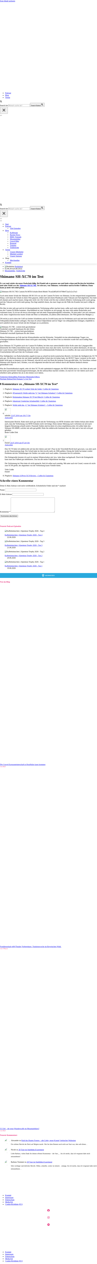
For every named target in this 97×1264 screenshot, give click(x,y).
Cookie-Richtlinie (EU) (14, 1204)
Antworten (9, 418)
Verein (7, 97)
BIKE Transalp (15, 237)
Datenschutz (9, 1200)
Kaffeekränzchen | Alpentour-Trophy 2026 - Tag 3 (23, 545)
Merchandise (15, 260)
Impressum (9, 1198)
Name (2, 490)
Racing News (15, 235)
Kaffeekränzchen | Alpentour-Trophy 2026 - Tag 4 (23, 535)
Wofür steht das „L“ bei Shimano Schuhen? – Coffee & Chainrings (38, 405)
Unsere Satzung (16, 256)
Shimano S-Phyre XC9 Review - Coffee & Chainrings (33, 476)
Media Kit (9, 1202)
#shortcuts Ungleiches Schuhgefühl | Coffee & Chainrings (34, 401)
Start (7, 224)
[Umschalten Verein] (34, 250)
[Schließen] (4, 110)
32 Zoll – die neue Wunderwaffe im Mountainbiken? (19, 1129)
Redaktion (18, 267)
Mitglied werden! (16, 254)
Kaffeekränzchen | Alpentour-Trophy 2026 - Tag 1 (23, 566)
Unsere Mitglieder (16, 252)
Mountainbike (15, 239)
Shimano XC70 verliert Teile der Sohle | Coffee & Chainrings (36, 389)
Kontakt (8, 262)
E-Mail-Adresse (6, 494)
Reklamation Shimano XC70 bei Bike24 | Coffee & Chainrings (36, 397)
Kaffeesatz (14, 233)
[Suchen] (1, 102)
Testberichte (14, 248)
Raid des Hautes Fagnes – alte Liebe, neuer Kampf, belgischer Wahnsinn (48, 1140)
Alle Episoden (15, 228)
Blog (7, 95)
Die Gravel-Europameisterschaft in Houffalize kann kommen (22, 765)
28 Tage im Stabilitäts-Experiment (31, 1150)
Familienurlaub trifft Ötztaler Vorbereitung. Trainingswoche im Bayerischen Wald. (30, 947)
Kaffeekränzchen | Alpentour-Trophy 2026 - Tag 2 (23, 556)
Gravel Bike (14, 241)
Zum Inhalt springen (7, 1)
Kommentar (5, 512)
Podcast (8, 93)
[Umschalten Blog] (34, 231)
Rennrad (13, 243)
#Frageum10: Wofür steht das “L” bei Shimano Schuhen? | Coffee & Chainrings (43, 393)
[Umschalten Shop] (34, 258)
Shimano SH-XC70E (28, 285)
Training (13, 245)
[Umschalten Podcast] (34, 226)
